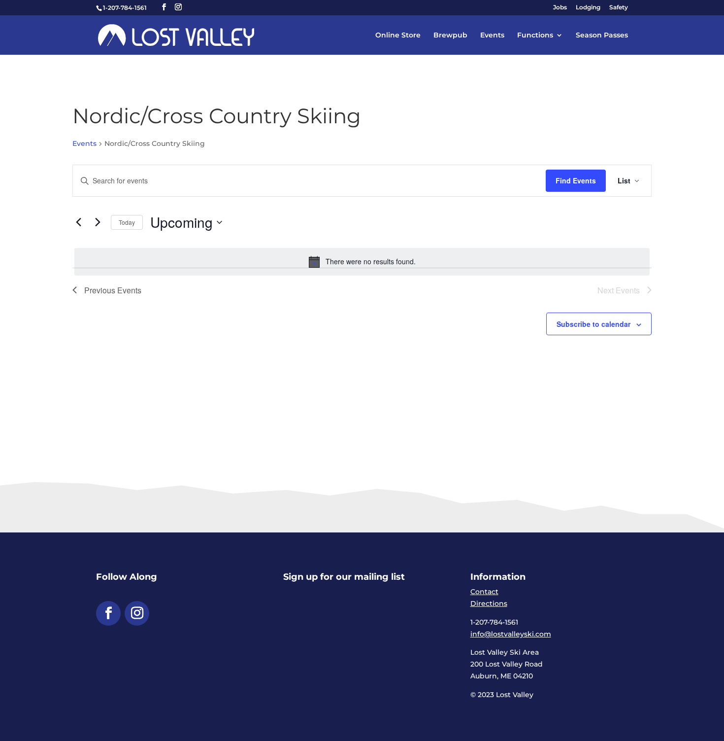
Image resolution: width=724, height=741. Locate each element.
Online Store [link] (398, 35)
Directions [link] (488, 603)
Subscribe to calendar (593, 324)
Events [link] (492, 35)
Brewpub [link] (450, 35)
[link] (176, 34)
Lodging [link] (588, 7)
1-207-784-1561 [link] (125, 7)
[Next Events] (97, 222)
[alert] (362, 262)
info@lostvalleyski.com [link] (510, 634)
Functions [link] (535, 35)
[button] (164, 7)
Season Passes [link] (602, 35)
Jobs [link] (560, 7)
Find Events (576, 180)
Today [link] (127, 222)
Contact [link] (484, 591)
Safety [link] (618, 7)
